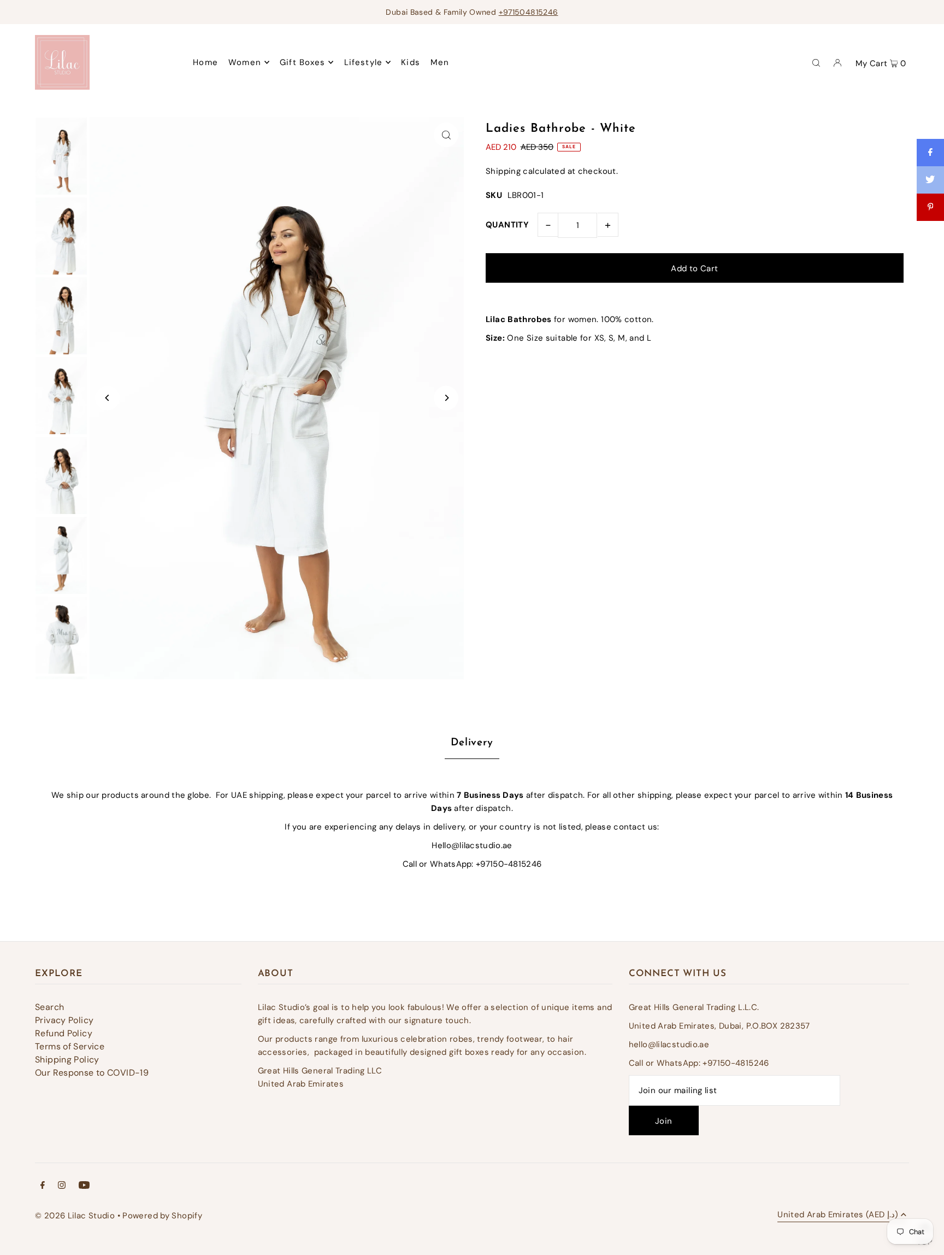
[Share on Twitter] (930, 180)
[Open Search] (816, 62)
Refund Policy (63, 1033)
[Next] (446, 398)
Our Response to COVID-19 (92, 1072)
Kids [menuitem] (410, 62)
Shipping (503, 171)
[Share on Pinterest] (930, 207)
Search (49, 1007)
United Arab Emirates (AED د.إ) (837, 1215)
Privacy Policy (64, 1020)
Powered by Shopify (162, 1215)
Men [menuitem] (439, 62)
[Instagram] (62, 1186)
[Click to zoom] (446, 134)
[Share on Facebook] (930, 152)
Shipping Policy (67, 1059)
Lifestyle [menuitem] (363, 62)
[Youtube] (84, 1186)
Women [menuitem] (244, 62)
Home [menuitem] (205, 62)
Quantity (507, 224)
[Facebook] (42, 1186)
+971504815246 (528, 12)
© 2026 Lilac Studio (75, 1215)
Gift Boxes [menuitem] (302, 62)
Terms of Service (69, 1046)
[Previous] (107, 398)
